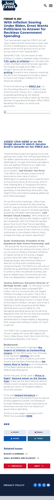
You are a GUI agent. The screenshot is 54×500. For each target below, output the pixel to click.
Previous (17, 466)
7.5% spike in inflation (17, 61)
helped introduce (25, 395)
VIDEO (8, 141)
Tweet (40, 438)
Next (37, 466)
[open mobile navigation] (51, 5)
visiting (24, 356)
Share (16, 438)
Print (16, 432)
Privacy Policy (14, 485)
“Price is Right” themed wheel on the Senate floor (25, 378)
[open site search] (45, 5)
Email (40, 432)
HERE (25, 141)
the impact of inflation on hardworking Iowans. (24, 350)
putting (8, 72)
